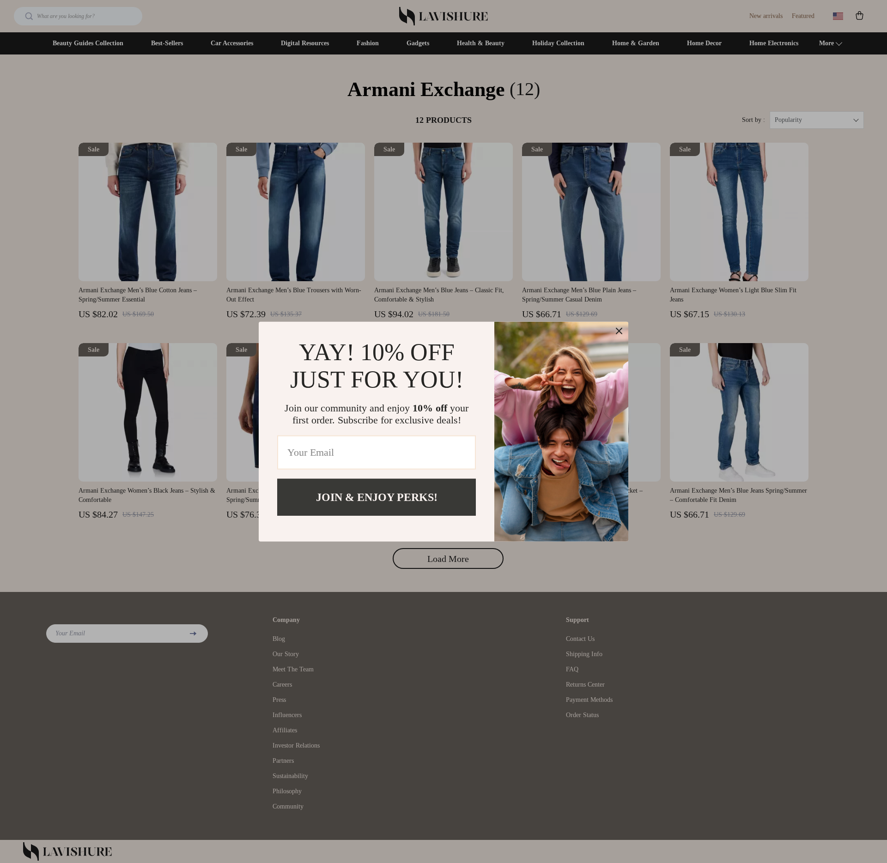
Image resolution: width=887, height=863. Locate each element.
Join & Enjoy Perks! (376, 497)
